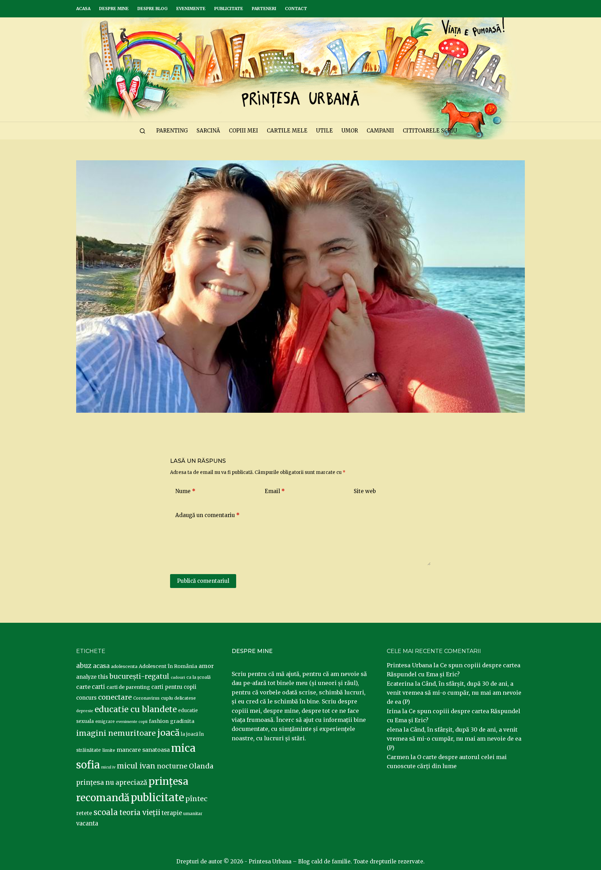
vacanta (87, 823)
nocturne (172, 766)
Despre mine (114, 8)
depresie (84, 710)
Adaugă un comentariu (207, 515)
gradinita (182, 721)
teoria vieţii (139, 812)
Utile (324, 130)
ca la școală (198, 677)
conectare (115, 697)
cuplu (167, 698)
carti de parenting (128, 687)
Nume (185, 491)
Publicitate (228, 8)
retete (84, 813)
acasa (101, 666)
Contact (296, 8)
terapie (172, 813)
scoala (106, 812)
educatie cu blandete (136, 709)
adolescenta (124, 666)
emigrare (105, 721)
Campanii (380, 130)
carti (98, 687)
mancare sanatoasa (143, 749)
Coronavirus (146, 698)
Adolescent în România (168, 666)
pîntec (196, 799)
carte (83, 686)
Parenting (172, 130)
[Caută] (142, 131)
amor (206, 665)
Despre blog (152, 8)
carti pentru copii (174, 687)
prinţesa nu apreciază (111, 783)
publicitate (157, 797)
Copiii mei (243, 130)
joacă (168, 732)
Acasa (83, 8)
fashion (159, 721)
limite (108, 750)
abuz (83, 666)
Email (275, 491)
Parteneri (264, 8)
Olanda (201, 766)
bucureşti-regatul (139, 676)
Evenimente (191, 8)
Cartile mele (287, 130)
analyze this (92, 677)
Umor (350, 130)
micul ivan (136, 766)
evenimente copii (131, 721)
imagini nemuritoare (116, 733)
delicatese (185, 698)
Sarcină (208, 130)
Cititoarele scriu (430, 130)
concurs (86, 697)
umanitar (192, 813)
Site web (365, 491)
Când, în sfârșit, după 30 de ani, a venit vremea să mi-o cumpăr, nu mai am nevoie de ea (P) (454, 693)
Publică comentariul (203, 581)
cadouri (178, 677)
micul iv (108, 767)
